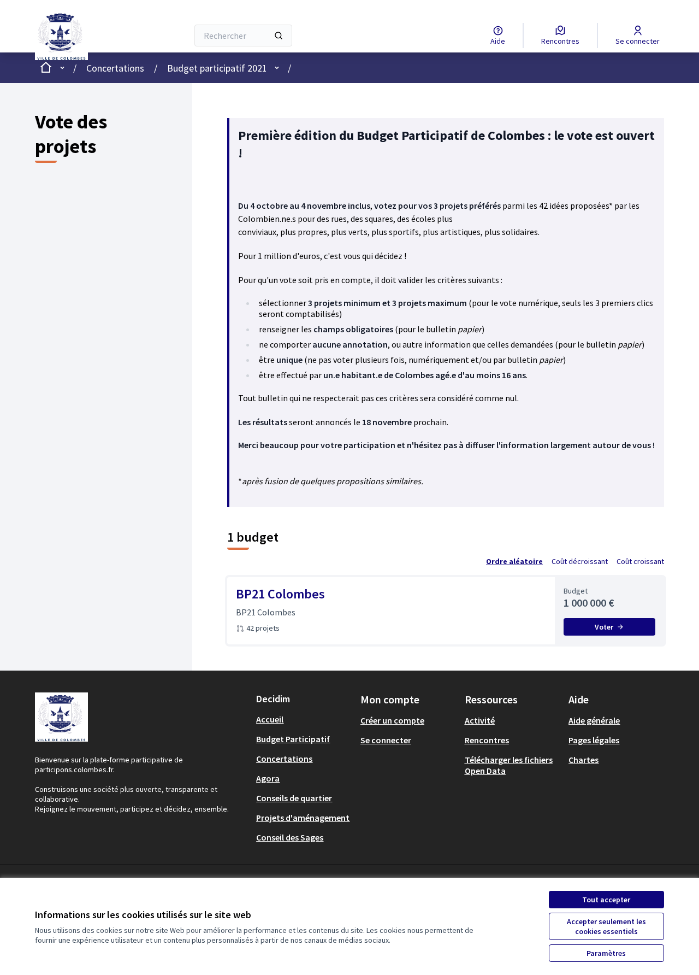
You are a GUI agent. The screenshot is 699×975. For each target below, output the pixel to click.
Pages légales (593, 740)
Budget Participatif (293, 738)
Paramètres (606, 953)
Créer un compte (392, 720)
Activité (480, 720)
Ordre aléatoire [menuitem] (514, 561)
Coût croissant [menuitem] (640, 561)
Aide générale (594, 720)
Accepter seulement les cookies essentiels (606, 926)
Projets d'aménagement (303, 817)
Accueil (269, 719)
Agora (268, 778)
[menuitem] (304, 719)
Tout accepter (606, 899)
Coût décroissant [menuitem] (580, 561)
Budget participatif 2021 (217, 68)
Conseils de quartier (294, 797)
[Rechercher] (278, 35)
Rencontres (487, 740)
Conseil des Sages (289, 837)
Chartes (583, 759)
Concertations (115, 68)
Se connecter (385, 740)
